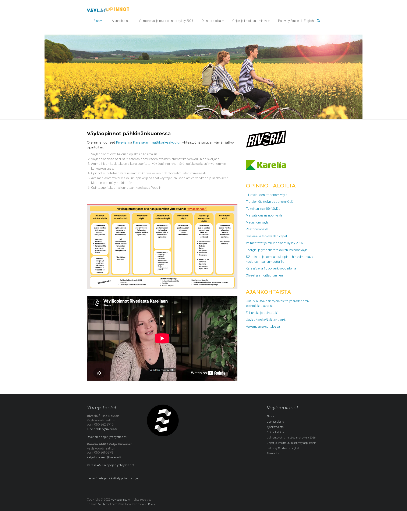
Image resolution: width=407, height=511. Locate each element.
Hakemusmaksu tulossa (263, 326)
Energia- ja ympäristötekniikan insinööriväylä (277, 250)
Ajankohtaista (121, 20)
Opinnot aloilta (211, 20)
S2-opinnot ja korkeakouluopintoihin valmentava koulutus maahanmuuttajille (279, 259)
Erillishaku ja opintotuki (261, 313)
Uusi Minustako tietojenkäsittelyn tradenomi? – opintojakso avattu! (279, 303)
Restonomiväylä (257, 229)
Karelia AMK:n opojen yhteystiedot (110, 465)
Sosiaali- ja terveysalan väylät (266, 236)
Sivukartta (273, 453)
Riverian (122, 142)
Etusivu (98, 20)
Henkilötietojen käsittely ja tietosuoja (112, 478)
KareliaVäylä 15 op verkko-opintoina (271, 268)
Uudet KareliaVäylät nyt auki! (266, 319)
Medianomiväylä (257, 222)
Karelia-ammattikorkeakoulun (157, 142)
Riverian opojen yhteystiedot (107, 436)
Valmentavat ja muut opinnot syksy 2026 (166, 20)
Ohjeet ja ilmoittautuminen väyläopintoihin (291, 442)
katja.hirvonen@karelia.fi (104, 457)
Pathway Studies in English (296, 20)
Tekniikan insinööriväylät (263, 209)
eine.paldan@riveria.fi (102, 429)
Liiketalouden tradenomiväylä (266, 195)
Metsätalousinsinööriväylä (264, 215)
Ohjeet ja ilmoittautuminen (249, 20)
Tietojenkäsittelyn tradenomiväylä (269, 202)
